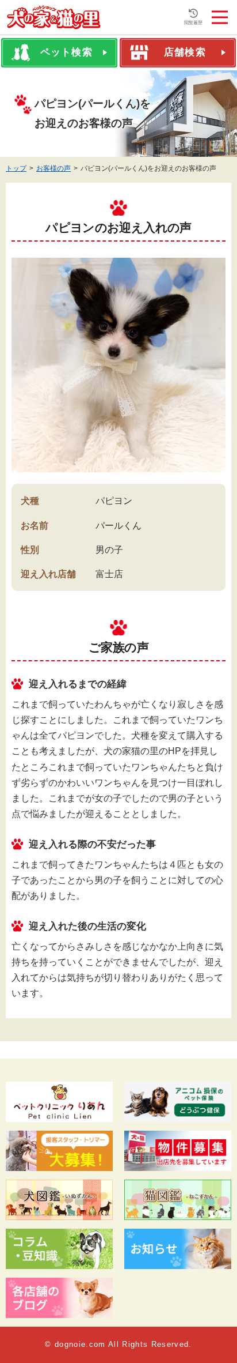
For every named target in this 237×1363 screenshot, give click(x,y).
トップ (16, 168)
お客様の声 (53, 168)
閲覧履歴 (193, 22)
